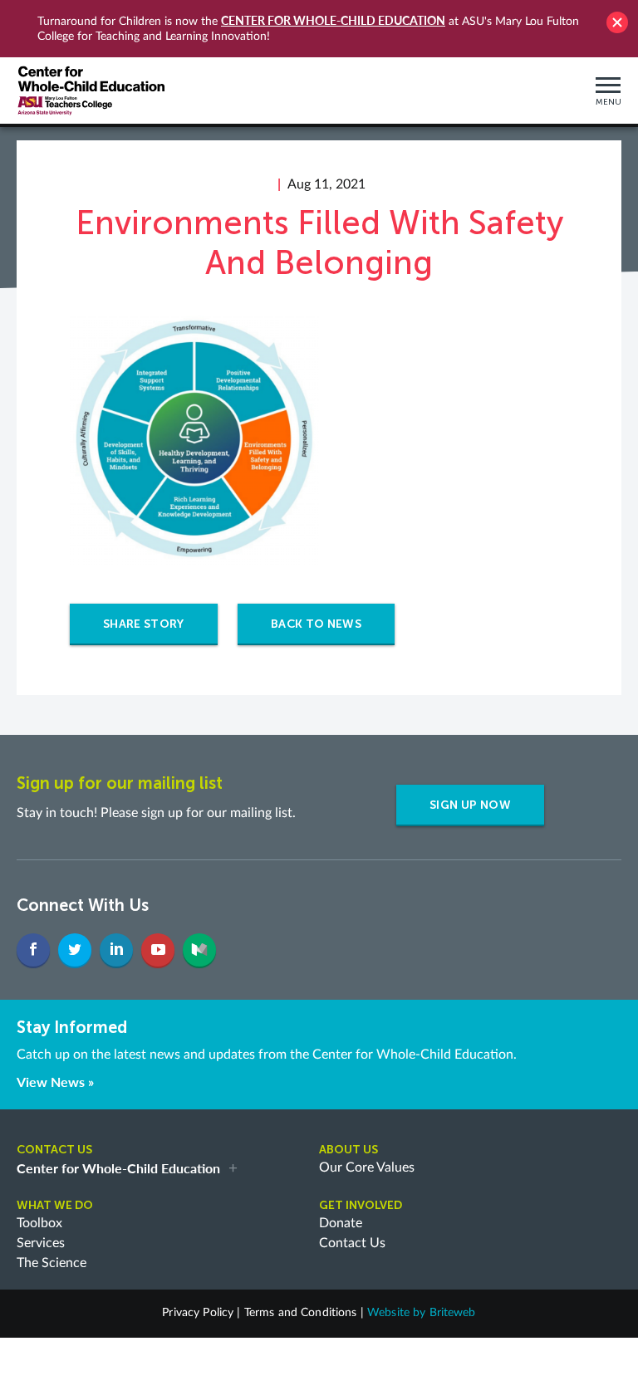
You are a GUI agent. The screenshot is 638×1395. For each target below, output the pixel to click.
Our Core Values (367, 1167)
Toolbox (39, 1223)
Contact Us (352, 1243)
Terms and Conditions (300, 1313)
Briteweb (452, 1313)
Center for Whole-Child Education (333, 20)
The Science (51, 1263)
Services (41, 1243)
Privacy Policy (197, 1313)
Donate (340, 1223)
